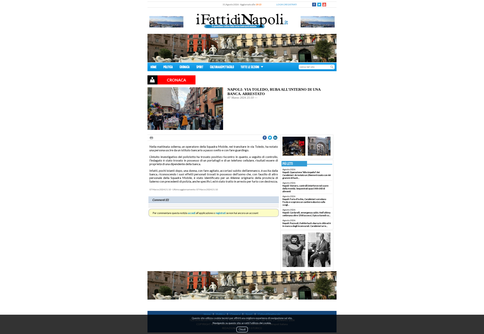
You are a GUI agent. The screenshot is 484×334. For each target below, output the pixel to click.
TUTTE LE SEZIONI (250, 67)
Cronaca (235, 314)
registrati (221, 213)
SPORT (199, 67)
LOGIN (279, 4)
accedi (191, 213)
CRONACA (185, 67)
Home (207, 314)
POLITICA (168, 67)
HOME (153, 67)
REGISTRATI (291, 4)
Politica (220, 314)
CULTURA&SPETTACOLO (222, 67)
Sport (249, 314)
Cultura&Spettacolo (269, 314)
